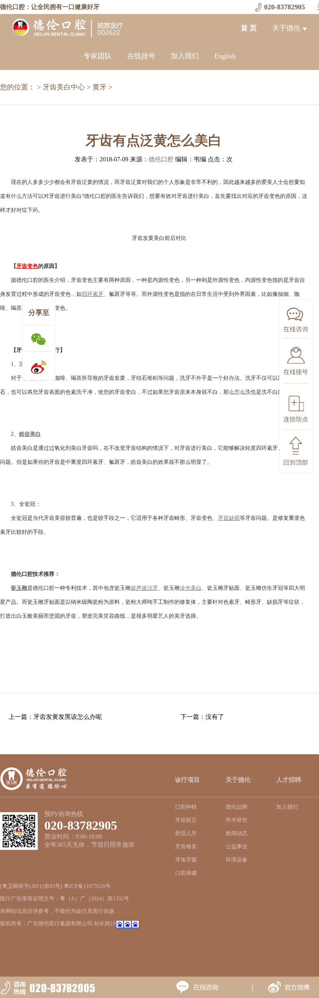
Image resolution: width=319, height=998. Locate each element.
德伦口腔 (161, 159)
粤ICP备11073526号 (87, 886)
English (225, 56)
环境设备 (236, 860)
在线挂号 (141, 56)
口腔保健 (186, 873)
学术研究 (236, 820)
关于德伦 (286, 28)
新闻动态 (236, 833)
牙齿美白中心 (64, 87)
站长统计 (105, 923)
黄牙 (100, 87)
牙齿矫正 (186, 820)
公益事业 (236, 846)
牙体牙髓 (186, 860)
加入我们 (185, 56)
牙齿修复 (186, 846)
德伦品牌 (236, 807)
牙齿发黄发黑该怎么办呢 (67, 716)
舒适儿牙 (186, 833)
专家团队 (98, 56)
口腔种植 (186, 807)
